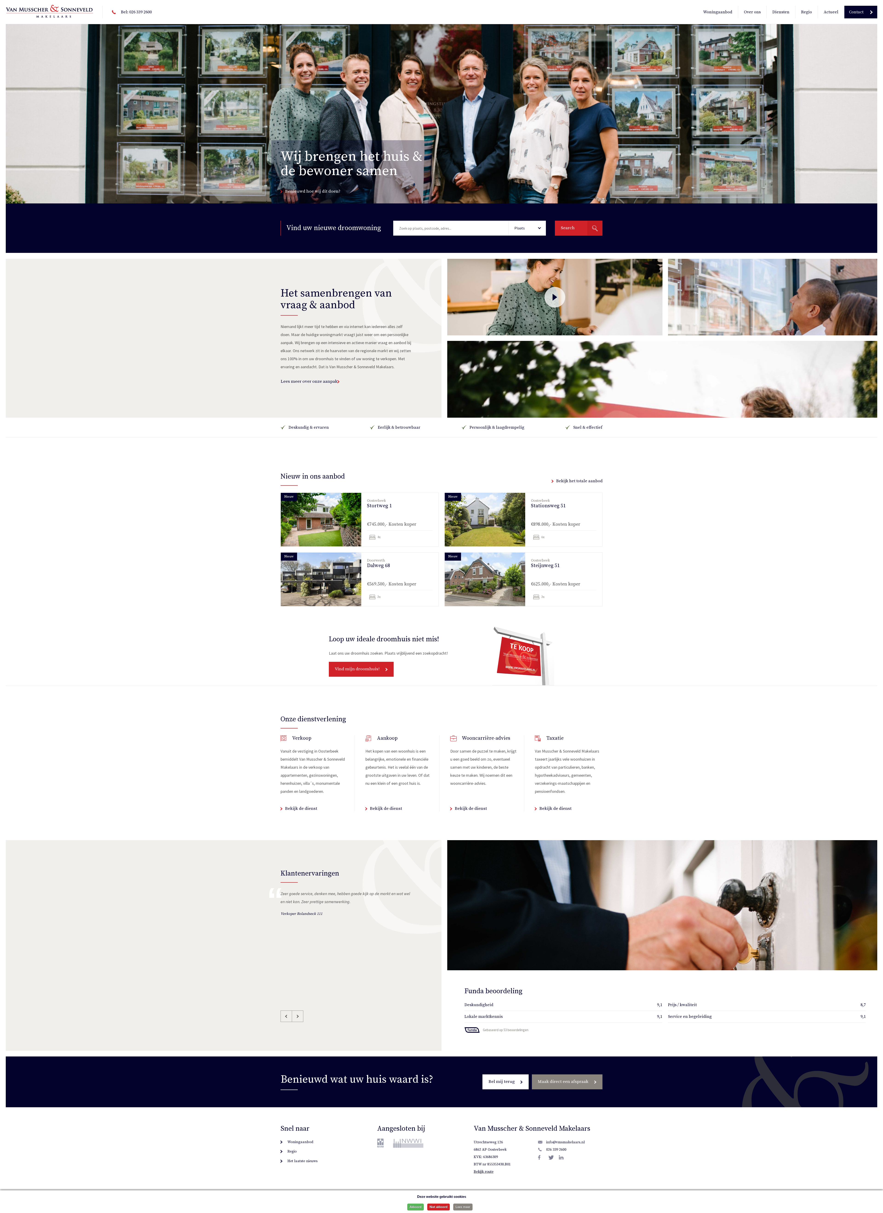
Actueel (831, 12)
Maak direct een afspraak (563, 1081)
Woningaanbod (717, 12)
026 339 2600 (556, 1149)
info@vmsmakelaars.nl (565, 1142)
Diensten (780, 12)
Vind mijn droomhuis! (357, 669)
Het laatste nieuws (302, 1161)
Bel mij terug (501, 1081)
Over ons (752, 12)
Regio (806, 12)
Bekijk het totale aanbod (579, 481)
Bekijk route (483, 1171)
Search (568, 228)
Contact (856, 12)
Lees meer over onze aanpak (309, 381)
